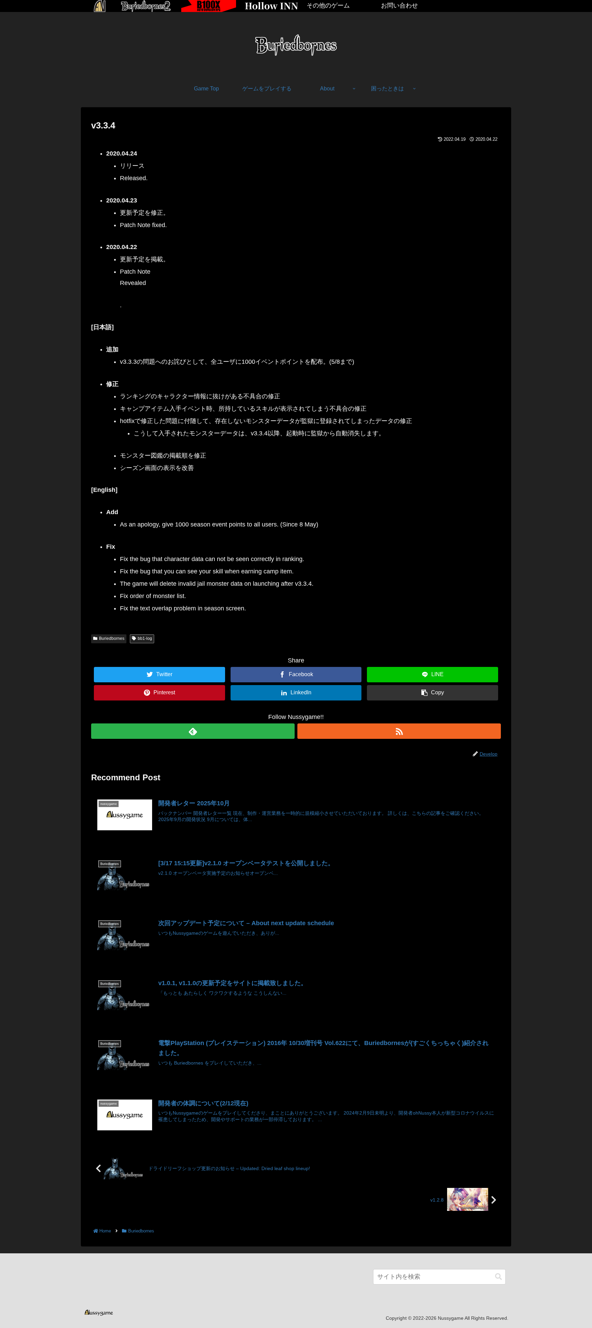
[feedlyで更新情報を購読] (193, 731)
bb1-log (145, 638)
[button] (498, 1277)
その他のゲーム (328, 5)
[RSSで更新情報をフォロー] (399, 731)
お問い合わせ (399, 5)
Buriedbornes (111, 638)
